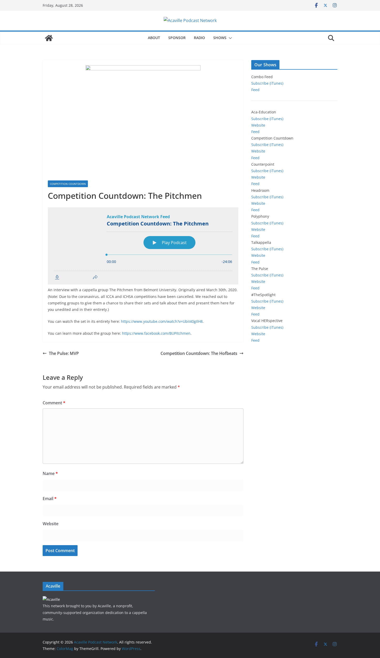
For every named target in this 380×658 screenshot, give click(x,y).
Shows (219, 37)
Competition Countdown (68, 184)
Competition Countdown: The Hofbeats (199, 353)
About (154, 37)
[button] (229, 38)
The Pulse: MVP (64, 353)
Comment (54, 403)
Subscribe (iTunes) (267, 83)
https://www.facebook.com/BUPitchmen (156, 333)
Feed (255, 89)
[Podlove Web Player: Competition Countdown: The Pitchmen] (143, 245)
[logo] (51, 599)
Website (50, 524)
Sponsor (177, 37)
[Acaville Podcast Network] (49, 38)
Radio (199, 37)
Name (50, 473)
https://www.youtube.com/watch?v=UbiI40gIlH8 (162, 321)
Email (50, 498)
